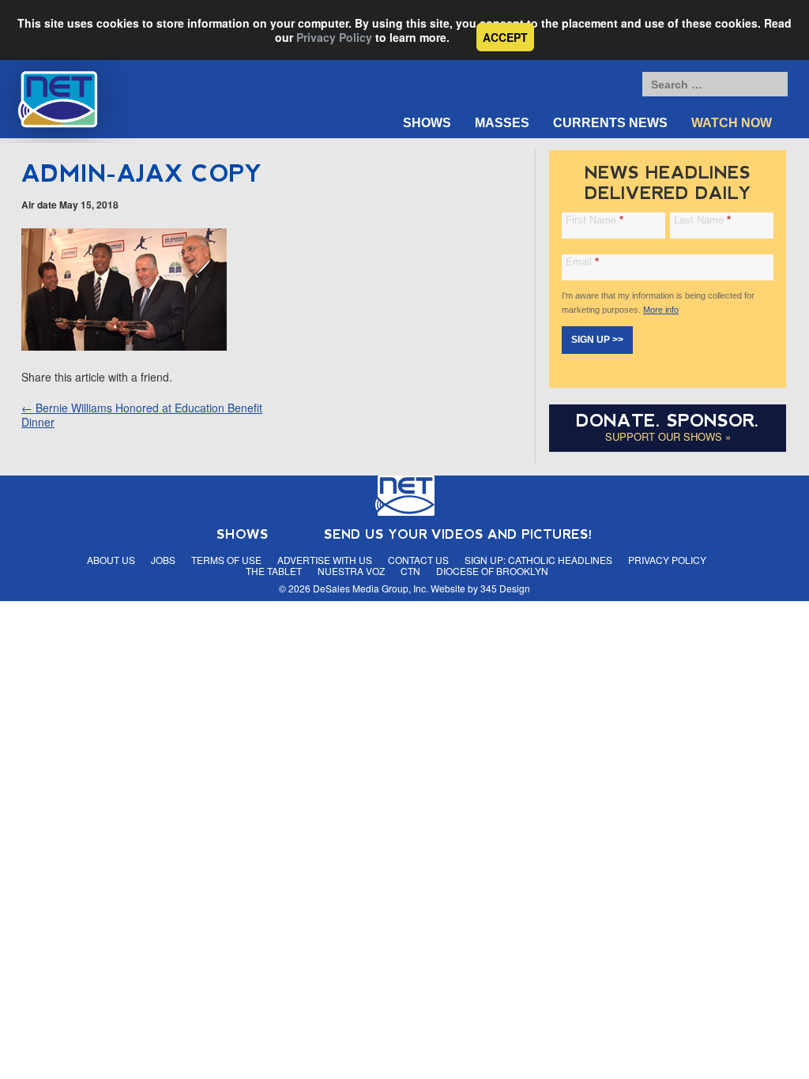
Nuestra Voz (351, 570)
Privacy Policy (334, 37)
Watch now (731, 123)
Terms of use (226, 559)
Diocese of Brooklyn (492, 570)
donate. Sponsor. (667, 420)
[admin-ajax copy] (124, 346)
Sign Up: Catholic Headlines (538, 559)
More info (661, 309)
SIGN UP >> (597, 339)
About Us (111, 559)
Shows (427, 123)
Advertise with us (324, 559)
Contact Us (418, 559)
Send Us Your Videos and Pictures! (458, 534)
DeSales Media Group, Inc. (370, 588)
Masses (502, 123)
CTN (410, 570)
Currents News (610, 123)
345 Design (505, 588)
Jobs (163, 559)
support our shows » (668, 436)
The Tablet (274, 570)
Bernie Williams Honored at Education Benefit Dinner (141, 415)
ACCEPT (505, 37)
